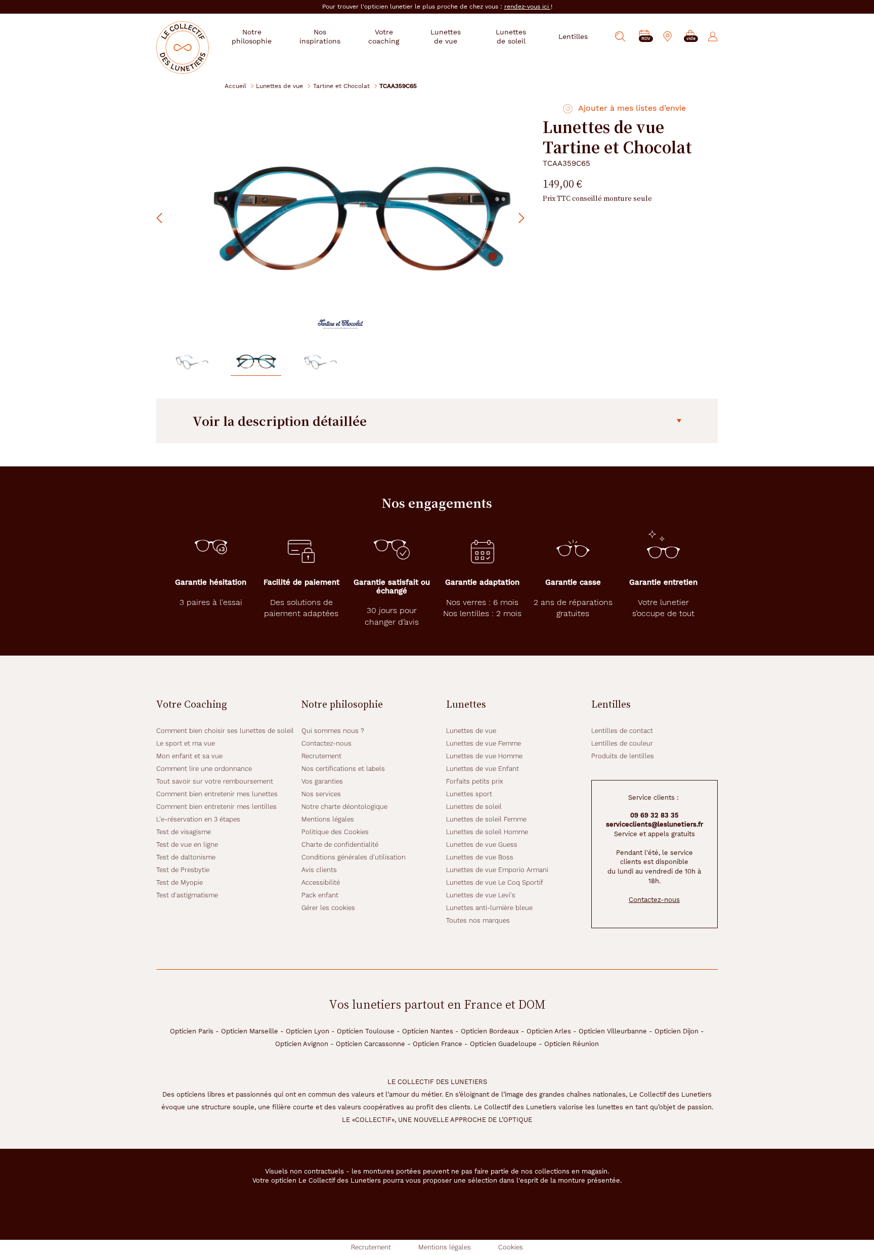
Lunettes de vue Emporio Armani (497, 870)
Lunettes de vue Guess (481, 844)
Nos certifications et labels (343, 768)
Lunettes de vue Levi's (480, 895)
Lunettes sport (469, 794)
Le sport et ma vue (185, 743)
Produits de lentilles (622, 756)
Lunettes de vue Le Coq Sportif (494, 882)
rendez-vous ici (527, 6)
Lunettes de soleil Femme (486, 819)
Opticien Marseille (249, 1031)
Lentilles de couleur (622, 743)
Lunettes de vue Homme (484, 756)
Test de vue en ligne (187, 844)
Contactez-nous (326, 743)
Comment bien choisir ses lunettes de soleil (225, 730)
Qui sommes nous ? (332, 730)
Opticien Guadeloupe (503, 1044)
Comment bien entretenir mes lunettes (217, 794)
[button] (690, 36)
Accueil (235, 85)
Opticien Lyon (307, 1031)
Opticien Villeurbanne (613, 1031)
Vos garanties (322, 781)
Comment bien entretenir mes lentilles (216, 806)
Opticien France (437, 1044)
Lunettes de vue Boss (479, 857)
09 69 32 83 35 (654, 815)
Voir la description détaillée (280, 420)
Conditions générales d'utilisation (353, 857)
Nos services (321, 794)
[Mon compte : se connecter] (713, 36)
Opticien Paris (191, 1031)
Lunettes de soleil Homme (487, 832)
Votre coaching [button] (383, 36)
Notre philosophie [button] (252, 36)
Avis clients (319, 870)
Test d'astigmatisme (187, 895)
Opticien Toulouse (366, 1031)
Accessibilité (320, 882)
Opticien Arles (549, 1031)
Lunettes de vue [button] (445, 36)
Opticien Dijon (676, 1031)
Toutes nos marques (478, 920)
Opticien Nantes (427, 1031)
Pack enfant (319, 895)
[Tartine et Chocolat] (340, 324)
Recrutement (321, 756)
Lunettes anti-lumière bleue (489, 908)
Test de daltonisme (185, 857)
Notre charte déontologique (344, 806)
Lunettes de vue (279, 85)
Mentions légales (327, 819)
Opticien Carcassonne (370, 1044)
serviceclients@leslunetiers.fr (654, 824)
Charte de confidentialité (339, 844)
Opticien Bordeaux (490, 1031)
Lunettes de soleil (474, 806)
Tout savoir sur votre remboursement (214, 781)
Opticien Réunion (571, 1044)
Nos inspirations (319, 36)
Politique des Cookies (335, 832)
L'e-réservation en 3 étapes (198, 819)
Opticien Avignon (301, 1044)
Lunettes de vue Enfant (482, 768)
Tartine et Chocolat (341, 85)
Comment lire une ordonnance (204, 768)
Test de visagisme (183, 832)
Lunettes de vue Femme (483, 743)
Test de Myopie (179, 882)
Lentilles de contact (622, 730)
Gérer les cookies (328, 908)
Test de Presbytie (182, 870)
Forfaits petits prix (474, 781)
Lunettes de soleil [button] (511, 36)
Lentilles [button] (573, 36)
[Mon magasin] (667, 36)
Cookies (510, 1247)
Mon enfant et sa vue (189, 756)
